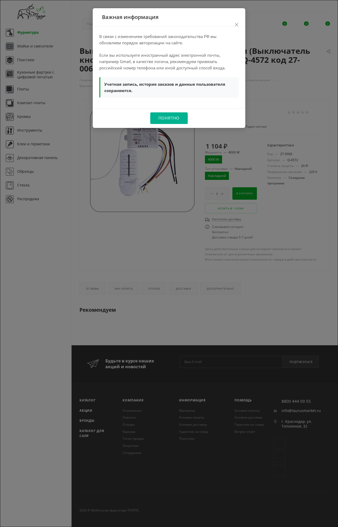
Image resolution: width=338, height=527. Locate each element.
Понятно (169, 118)
